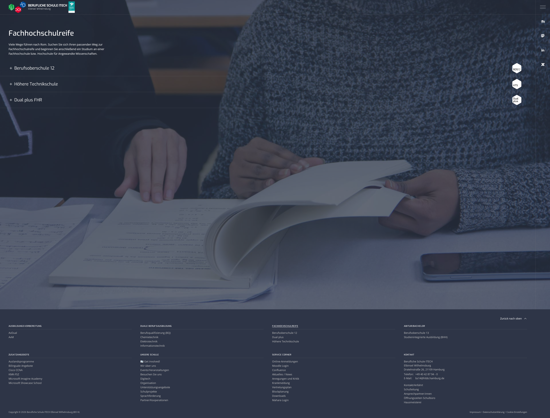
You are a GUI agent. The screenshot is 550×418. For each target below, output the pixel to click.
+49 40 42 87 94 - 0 (426, 374)
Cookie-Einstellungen (516, 412)
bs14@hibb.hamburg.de (429, 378)
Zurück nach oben (511, 318)
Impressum (475, 412)
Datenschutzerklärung (493, 412)
